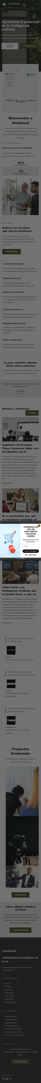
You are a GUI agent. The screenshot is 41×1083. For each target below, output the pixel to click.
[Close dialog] (39, 525)
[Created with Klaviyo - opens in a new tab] (20, 558)
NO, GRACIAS (31, 555)
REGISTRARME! (31, 551)
